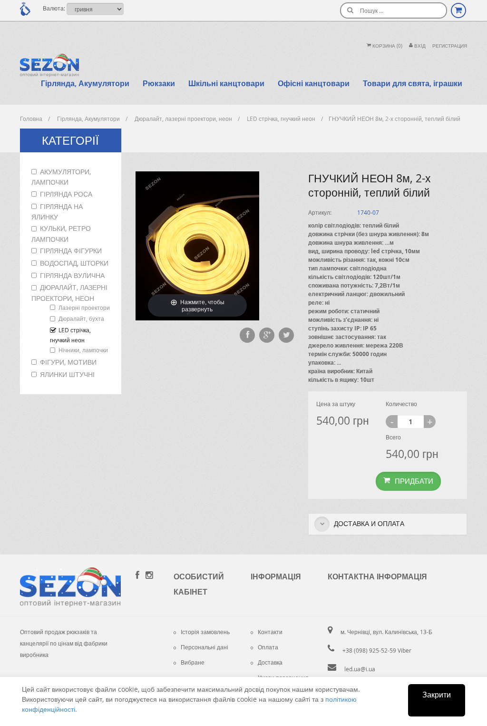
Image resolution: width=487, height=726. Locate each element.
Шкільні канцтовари (226, 83)
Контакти (270, 632)
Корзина (386, 46)
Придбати (414, 481)
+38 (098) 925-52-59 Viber (376, 650)
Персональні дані (204, 647)
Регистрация (449, 46)
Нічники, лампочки (83, 350)
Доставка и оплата (368, 523)
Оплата (268, 647)
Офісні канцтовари (314, 83)
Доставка (270, 662)
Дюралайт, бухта (81, 318)
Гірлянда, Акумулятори (85, 83)
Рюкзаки (159, 83)
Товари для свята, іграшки (412, 83)
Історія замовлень (205, 632)
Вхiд (419, 46)
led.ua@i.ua (359, 669)
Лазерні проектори (84, 307)
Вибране (193, 662)
